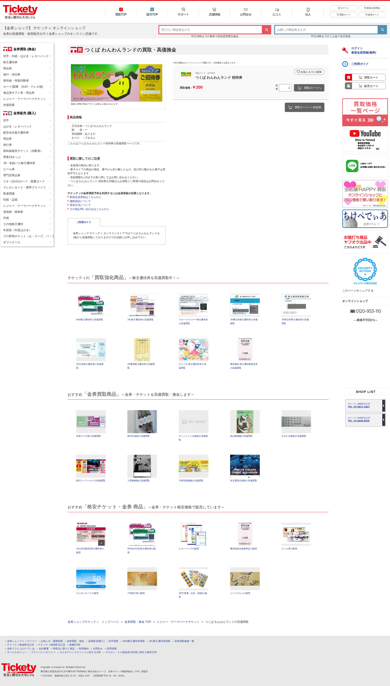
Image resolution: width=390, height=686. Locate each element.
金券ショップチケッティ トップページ (93, 621)
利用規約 (84, 648)
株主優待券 (10, 62)
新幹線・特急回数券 (16, 80)
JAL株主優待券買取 (159, 641)
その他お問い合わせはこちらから (89, 209)
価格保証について (80, 201)
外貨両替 (9, 105)
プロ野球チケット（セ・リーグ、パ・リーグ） (28, 236)
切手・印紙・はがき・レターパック (26, 56)
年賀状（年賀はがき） (17, 230)
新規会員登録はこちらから (85, 197)
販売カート (373, 14)
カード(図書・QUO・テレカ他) (23, 86)
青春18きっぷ (12, 157)
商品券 (7, 68)
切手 (6, 120)
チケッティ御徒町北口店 (20, 645)
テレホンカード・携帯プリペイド (24, 187)
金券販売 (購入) (24, 113)
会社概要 (44, 648)
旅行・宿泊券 (11, 74)
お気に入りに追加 (311, 71)
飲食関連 (9, 193)
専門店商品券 (11, 175)
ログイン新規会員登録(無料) (363, 50)
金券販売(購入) (96, 641)
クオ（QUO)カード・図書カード (24, 181)
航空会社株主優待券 (16, 132)
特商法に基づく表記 (64, 648)
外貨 (6, 218)
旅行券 (7, 144)
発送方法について (80, 205)
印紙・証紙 (10, 199)
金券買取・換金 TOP (138, 621)
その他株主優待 (13, 224)
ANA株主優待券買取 (133, 641)
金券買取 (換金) (24, 49)
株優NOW (74, 645)
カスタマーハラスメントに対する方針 (80, 652)
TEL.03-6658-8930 (359, 420)
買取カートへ (312, 87)
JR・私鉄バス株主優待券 (19, 163)
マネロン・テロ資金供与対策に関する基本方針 (131, 652)
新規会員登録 (373, 8)
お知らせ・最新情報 (52, 641)
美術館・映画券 (13, 211)
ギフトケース (11, 242)
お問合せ (98, 648)
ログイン (344, 8)
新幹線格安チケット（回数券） (23, 150)
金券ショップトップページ (22, 641)
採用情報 (111, 648)
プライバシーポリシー (43, 652)
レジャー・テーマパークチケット (24, 98)
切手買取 (113, 641)
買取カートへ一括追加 (308, 107)
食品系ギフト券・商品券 (19, 92)
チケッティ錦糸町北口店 (51, 645)
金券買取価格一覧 (184, 641)
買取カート (345, 14)
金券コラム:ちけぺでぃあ (21, 648)
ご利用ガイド (84, 222)
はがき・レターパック (17, 126)
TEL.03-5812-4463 (359, 406)
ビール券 (9, 169)
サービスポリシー (17, 652)
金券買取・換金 (75, 641)
